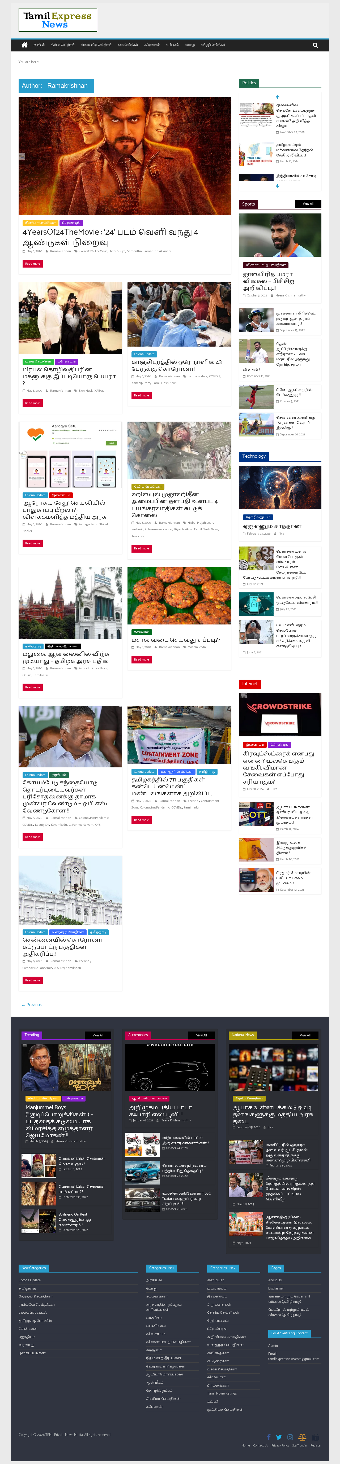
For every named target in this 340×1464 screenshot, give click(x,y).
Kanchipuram (140, 383)
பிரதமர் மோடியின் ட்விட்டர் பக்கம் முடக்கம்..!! (293, 878)
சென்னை (28, 1329)
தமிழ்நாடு (33, 646)
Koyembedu (59, 824)
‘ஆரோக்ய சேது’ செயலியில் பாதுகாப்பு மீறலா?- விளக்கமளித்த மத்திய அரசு (65, 510)
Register (316, 1445)
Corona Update (144, 354)
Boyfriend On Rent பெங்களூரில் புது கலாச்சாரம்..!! (75, 1220)
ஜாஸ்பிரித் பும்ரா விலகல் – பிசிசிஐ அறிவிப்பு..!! (268, 281)
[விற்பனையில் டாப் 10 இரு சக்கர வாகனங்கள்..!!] (142, 1135)
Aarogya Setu (88, 524)
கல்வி (212, 1402)
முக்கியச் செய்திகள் (225, 1410)
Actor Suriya (117, 251)
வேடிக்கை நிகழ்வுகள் (166, 1366)
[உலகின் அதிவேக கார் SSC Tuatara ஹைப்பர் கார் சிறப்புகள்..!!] (142, 1191)
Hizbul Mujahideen (200, 522)
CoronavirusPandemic (94, 817)
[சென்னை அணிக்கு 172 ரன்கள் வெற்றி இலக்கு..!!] (256, 415)
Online (27, 675)
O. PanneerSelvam (81, 824)
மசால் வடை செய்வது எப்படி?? (175, 640)
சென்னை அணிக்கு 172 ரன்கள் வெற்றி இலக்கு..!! (295, 423)
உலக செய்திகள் (128, 44)
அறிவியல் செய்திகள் (226, 1337)
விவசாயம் (155, 1334)
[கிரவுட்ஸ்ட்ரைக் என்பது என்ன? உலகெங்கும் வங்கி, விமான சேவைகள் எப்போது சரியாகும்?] (280, 696)
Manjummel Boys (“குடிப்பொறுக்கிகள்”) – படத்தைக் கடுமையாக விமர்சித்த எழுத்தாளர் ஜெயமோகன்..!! (59, 1121)
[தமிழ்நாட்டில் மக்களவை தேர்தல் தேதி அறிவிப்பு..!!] (256, 145)
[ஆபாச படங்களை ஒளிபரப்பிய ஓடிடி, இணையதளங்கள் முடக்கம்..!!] (256, 805)
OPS (97, 824)
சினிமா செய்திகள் (63, 44)
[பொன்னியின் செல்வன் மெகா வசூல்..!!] (39, 1156)
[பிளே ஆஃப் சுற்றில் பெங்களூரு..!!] (256, 388)
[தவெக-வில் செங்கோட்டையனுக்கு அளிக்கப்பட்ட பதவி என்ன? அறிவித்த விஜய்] (256, 106)
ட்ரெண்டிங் (71, 222)
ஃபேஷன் (154, 1407)
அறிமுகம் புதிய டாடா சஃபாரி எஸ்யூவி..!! (160, 1111)
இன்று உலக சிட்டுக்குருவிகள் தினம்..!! (292, 848)
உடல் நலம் (172, 44)
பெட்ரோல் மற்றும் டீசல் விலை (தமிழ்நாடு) (288, 1312)
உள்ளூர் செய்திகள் (213, 44)
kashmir (137, 529)
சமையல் (141, 632)
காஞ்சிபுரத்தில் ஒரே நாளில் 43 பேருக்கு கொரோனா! (176, 365)
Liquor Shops (99, 668)
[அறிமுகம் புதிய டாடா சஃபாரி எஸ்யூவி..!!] (170, 1046)
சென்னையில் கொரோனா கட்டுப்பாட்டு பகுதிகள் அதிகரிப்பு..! (63, 947)
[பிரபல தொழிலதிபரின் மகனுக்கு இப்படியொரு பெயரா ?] (70, 285)
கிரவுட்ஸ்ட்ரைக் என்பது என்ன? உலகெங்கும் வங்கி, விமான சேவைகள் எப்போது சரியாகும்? (278, 768)
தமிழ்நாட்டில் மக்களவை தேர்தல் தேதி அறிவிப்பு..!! (294, 150)
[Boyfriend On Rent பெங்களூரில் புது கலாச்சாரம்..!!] (39, 1211)
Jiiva (281, 533)
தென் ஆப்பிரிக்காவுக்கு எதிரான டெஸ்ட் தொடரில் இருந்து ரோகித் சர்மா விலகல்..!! (276, 357)
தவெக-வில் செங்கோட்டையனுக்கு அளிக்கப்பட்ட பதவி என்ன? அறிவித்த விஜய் (296, 115)
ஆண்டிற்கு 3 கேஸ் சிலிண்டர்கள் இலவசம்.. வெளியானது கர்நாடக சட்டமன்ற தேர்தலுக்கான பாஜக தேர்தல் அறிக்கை (290, 1227)
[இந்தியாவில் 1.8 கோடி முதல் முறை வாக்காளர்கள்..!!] (256, 176)
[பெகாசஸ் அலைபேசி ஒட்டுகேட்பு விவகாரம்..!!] (256, 595)
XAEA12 (99, 390)
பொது (151, 1288)
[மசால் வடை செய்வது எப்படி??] (179, 570)
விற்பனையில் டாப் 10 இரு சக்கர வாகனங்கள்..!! (185, 1140)
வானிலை (156, 1326)
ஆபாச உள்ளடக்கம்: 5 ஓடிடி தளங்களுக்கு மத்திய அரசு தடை (273, 1114)
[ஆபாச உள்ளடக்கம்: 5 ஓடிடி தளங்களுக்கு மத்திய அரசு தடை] (273, 1046)
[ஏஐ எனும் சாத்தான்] (280, 469)
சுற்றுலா (154, 1350)
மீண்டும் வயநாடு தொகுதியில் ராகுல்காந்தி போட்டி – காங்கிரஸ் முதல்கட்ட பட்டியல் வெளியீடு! (290, 1188)
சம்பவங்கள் (157, 1296)
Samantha (134, 251)
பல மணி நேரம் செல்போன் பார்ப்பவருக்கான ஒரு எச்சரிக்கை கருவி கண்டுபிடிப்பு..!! (296, 635)
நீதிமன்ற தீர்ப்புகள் (63, 646)
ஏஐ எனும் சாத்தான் (272, 526)
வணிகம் (154, 1318)
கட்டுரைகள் (152, 44)
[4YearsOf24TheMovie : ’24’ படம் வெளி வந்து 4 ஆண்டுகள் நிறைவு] (125, 100)
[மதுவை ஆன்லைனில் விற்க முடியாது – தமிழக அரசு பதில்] (70, 570)
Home (246, 1445)
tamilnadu (40, 675)
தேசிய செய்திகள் (148, 486)
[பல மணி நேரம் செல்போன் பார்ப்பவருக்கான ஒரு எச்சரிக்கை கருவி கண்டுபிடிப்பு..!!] (256, 623)
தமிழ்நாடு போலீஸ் (35, 1321)
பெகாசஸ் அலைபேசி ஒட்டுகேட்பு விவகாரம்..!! (296, 600)
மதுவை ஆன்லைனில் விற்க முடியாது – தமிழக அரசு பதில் (66, 657)
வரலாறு (190, 44)
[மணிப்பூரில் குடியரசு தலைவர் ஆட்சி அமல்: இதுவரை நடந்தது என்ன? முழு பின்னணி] (246, 1142)
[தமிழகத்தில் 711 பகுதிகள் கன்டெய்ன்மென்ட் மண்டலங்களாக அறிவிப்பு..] (179, 709)
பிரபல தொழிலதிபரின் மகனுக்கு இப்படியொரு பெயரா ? (69, 376)
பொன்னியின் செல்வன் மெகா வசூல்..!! (82, 1161)
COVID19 (214, 376)
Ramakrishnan (61, 251)
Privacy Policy (280, 1445)
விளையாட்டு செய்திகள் (96, 44)
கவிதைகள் (218, 1353)
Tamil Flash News (164, 383)
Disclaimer (276, 1288)
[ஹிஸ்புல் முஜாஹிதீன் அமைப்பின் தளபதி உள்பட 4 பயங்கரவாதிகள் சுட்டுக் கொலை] (179, 425)
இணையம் (61, 495)
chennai (193, 800)
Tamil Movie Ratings (222, 1393)
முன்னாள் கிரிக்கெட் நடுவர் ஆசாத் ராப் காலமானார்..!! (296, 319)
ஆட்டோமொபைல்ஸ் (149, 1098)
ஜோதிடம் (27, 1337)
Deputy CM (42, 824)
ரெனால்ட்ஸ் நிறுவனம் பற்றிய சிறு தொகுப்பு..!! (184, 1168)
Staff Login (299, 1445)
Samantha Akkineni (157, 251)
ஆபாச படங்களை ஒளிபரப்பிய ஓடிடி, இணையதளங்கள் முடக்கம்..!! (294, 815)
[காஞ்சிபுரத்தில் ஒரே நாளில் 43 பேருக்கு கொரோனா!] (179, 285)
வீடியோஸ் (216, 1377)
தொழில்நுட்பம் (258, 517)
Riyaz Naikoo (183, 529)
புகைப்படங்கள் (32, 1353)
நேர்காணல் (218, 1321)
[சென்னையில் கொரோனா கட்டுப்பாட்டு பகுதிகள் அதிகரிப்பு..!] (70, 859)
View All (308, 203)
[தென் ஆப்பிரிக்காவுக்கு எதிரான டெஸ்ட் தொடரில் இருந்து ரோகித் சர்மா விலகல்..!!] (256, 342)
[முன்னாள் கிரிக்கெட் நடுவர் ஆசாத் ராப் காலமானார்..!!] (256, 311)
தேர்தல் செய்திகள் (36, 1296)
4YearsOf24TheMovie (93, 251)
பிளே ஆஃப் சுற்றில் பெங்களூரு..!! (294, 392)
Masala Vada (197, 647)
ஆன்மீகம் (155, 1383)
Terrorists (137, 536)
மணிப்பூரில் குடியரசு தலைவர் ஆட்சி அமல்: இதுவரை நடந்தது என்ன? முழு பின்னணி (288, 1153)
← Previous (31, 1004)
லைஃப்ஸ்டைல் (33, 1313)
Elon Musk (86, 390)
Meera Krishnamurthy (290, 295)
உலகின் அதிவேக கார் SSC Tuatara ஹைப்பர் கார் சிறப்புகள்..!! (186, 1199)
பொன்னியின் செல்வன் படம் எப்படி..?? (82, 1189)
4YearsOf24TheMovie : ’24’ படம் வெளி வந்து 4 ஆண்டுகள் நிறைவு (110, 237)
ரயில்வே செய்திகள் (37, 1305)
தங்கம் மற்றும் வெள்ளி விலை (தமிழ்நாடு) (289, 1299)
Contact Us (260, 1445)
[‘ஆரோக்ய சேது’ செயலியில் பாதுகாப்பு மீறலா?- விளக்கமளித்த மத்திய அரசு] (70, 425)
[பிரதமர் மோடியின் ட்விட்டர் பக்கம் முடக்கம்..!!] (256, 871)
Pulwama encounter (158, 529)
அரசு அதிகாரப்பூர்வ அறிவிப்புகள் (164, 1307)
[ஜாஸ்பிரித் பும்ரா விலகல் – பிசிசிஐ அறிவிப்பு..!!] (280, 216)
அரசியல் (39, 44)
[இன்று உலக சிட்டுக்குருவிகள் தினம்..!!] (256, 841)
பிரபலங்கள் (218, 1385)
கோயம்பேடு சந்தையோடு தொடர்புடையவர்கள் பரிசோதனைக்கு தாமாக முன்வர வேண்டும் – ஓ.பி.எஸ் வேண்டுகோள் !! (65, 797)
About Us (275, 1280)
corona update (197, 376)
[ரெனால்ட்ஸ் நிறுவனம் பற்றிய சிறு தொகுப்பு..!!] (142, 1163)
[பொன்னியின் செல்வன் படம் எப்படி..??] (39, 1184)
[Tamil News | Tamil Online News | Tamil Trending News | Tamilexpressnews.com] (25, 45)
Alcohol (84, 668)
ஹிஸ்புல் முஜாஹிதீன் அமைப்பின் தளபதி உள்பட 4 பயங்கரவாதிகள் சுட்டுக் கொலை (174, 505)
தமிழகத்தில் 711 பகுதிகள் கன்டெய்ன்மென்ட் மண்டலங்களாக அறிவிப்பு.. (172, 787)
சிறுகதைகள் (219, 1305)
